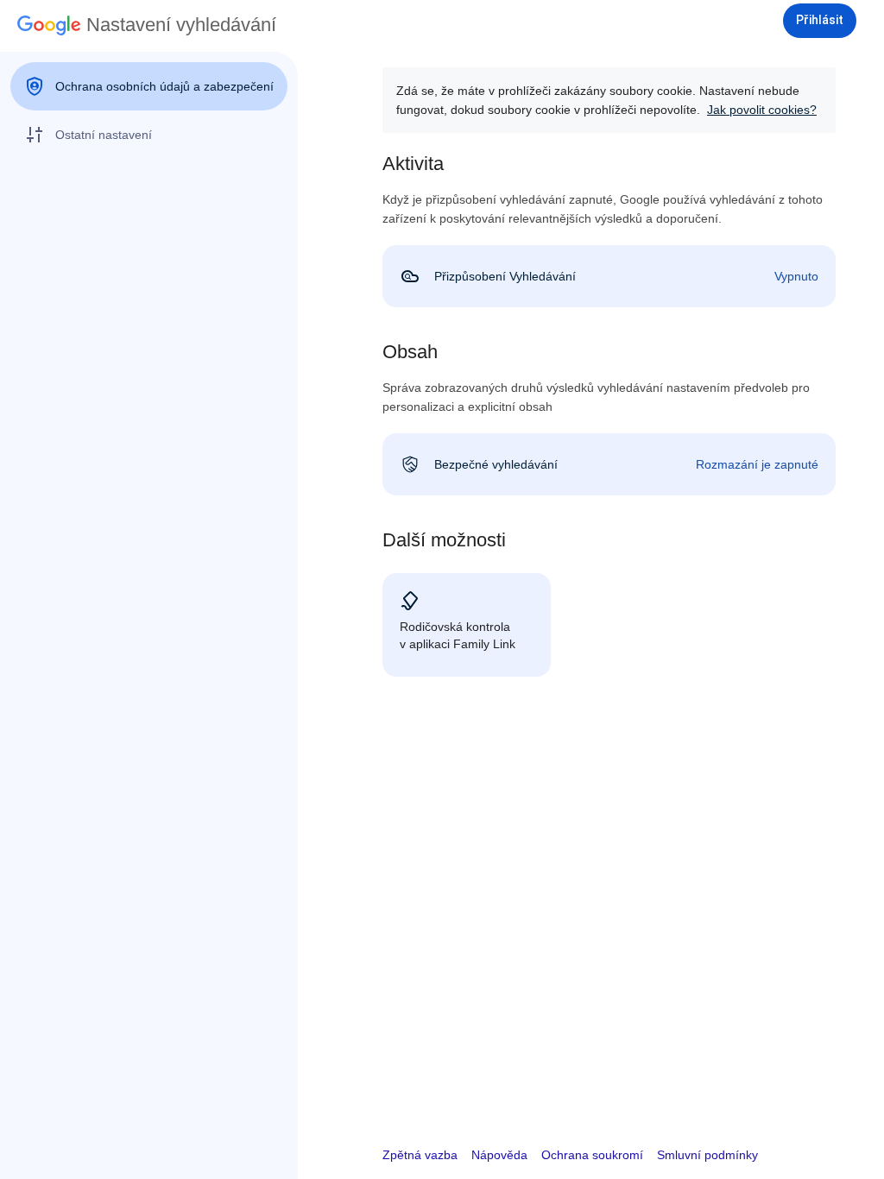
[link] (609, 276)
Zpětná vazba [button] (420, 1155)
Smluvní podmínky (707, 1155)
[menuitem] (148, 86)
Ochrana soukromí (592, 1155)
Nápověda (499, 1155)
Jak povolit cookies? (762, 110)
